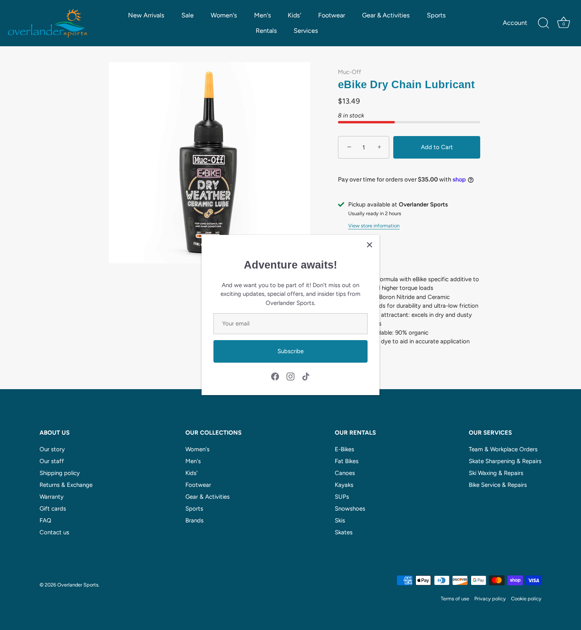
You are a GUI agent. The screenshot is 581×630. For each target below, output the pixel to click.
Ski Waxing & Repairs (496, 473)
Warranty (52, 496)
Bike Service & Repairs (498, 484)
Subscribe (290, 351)
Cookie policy (526, 599)
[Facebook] (275, 375)
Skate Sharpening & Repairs (505, 461)
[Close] (369, 245)
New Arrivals (146, 15)
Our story (52, 449)
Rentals (266, 30)
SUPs (342, 496)
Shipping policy (60, 473)
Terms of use (455, 599)
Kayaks (344, 484)
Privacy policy (490, 599)
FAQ (45, 520)
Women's (224, 15)
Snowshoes (350, 508)
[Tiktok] (306, 375)
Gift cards (53, 508)
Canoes (345, 473)
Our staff (52, 461)
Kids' (294, 15)
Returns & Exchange (66, 484)
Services (306, 30)
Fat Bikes (346, 461)
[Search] (543, 23)
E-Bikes (344, 449)
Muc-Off (349, 72)
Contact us (54, 532)
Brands (194, 520)
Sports (436, 15)
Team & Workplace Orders (503, 449)
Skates (344, 532)
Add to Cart (437, 147)
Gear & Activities (386, 15)
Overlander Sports (77, 585)
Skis (340, 520)
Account (515, 22)
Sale (187, 15)
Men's (262, 15)
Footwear (331, 15)
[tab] (409, 310)
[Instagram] (290, 375)
